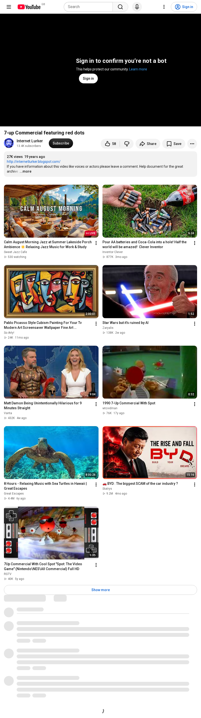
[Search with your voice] (137, 7)
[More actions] (192, 144)
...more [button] (25, 171)
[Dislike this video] (127, 144)
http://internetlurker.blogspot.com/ (34, 162)
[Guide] (9, 7)
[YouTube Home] (29, 7)
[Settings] (164, 7)
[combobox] (90, 7)
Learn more (138, 69)
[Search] (120, 7)
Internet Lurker (30, 141)
